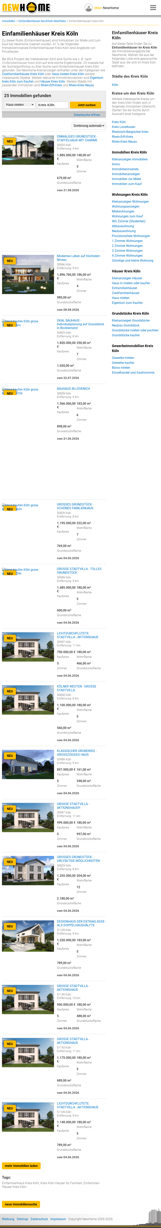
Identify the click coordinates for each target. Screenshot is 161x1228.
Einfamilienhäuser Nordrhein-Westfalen (42, 21)
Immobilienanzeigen (126, 174)
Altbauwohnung (123, 226)
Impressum (58, 1219)
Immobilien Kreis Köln (129, 152)
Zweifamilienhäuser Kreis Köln (23, 74)
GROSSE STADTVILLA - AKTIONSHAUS (73, 988)
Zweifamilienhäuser (125, 293)
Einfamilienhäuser (124, 288)
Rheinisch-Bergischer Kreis (130, 132)
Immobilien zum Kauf (127, 184)
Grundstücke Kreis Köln (130, 313)
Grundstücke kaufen (126, 335)
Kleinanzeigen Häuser (127, 278)
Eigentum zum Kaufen (127, 303)
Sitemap (22, 1219)
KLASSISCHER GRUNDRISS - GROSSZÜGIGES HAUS (77, 752)
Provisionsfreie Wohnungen (131, 236)
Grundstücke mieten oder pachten (135, 330)
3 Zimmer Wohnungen (127, 251)
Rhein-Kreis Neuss (81, 85)
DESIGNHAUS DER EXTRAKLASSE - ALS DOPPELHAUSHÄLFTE (81, 923)
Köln (115, 85)
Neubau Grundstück (125, 325)
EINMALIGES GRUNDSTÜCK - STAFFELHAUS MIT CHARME (77, 138)
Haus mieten (120, 298)
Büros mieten (121, 368)
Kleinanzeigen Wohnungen (130, 201)
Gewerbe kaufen (123, 363)
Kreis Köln (119, 122)
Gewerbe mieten (123, 358)
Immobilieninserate (125, 169)
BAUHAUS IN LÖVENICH (73, 389)
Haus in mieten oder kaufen (131, 283)
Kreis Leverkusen (123, 127)
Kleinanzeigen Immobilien (130, 159)
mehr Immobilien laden (21, 1166)
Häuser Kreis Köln (52, 81)
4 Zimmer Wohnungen (127, 255)
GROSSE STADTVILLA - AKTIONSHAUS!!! (73, 806)
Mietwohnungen (123, 211)
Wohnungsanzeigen (125, 206)
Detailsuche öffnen (87, 115)
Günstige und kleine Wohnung (132, 260)
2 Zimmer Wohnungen (127, 246)
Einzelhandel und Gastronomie (133, 372)
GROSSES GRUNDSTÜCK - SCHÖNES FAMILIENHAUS (75, 506)
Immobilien (8, 21)
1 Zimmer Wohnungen (127, 241)
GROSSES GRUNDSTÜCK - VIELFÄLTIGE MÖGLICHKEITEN (78, 859)
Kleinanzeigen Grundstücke (131, 320)
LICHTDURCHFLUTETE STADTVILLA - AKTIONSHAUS (77, 635)
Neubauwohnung (124, 231)
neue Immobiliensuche (21, 1204)
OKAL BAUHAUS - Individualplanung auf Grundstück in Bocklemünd (80, 324)
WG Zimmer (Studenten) (128, 221)
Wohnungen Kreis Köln (130, 195)
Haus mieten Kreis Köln (68, 74)
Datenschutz (39, 1219)
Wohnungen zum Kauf (127, 216)
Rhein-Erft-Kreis (51, 85)
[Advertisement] (54, 223)
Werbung (8, 1219)
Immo (116, 164)
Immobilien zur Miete (126, 179)
